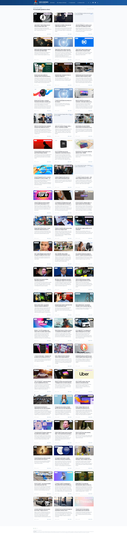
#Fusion (40, 150)
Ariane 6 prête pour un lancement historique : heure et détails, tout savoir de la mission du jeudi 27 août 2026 (84, 459)
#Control (35, 456)
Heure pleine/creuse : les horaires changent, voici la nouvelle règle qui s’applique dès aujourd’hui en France (83, 306)
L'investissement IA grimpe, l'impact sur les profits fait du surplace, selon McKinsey (42, 434)
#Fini (35, 482)
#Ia (55, 507)
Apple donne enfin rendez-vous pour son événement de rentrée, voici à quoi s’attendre (63, 51)
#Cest (35, 354)
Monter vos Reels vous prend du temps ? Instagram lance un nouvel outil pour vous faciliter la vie (63, 383)
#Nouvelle (82, 482)
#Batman (35, 150)
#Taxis (35, 507)
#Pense (80, 73)
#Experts (56, 456)
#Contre (35, 303)
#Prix (60, 150)
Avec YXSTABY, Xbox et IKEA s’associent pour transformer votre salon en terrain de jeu (62, 255)
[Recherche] (89, 3)
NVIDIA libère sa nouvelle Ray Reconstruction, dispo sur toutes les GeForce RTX (83, 485)
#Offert (41, 456)
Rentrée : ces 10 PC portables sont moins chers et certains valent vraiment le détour (42, 331)
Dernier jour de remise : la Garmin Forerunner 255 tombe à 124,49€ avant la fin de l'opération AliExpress (42, 102)
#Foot (35, 252)
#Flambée (58, 150)
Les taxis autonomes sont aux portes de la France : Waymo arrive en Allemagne (42, 510)
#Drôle (35, 124)
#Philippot (80, 23)
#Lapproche (56, 405)
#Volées (62, 124)
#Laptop (59, 482)
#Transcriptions (83, 507)
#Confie (83, 23)
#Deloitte (77, 73)
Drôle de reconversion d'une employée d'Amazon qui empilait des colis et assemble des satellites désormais (42, 127)
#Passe (80, 354)
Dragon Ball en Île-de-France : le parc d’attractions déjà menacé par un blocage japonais (42, 229)
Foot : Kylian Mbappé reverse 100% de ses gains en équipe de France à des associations (42, 255)
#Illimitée (81, 124)
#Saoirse (39, 23)
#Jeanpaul (77, 23)
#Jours (38, 73)
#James (35, 23)
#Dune (41, 124)
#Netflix (60, 23)
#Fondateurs (56, 201)
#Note (58, 23)
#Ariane (77, 456)
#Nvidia (77, 482)
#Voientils (41, 303)
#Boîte (61, 456)
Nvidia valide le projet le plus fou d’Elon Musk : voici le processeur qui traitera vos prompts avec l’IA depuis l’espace (63, 434)
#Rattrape (79, 405)
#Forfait (62, 405)
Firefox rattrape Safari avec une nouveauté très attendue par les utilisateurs (82, 408)
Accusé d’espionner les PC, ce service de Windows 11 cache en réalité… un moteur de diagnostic (42, 178)
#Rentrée (59, 405)
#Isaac (56, 303)
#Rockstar (41, 354)
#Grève (79, 124)
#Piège (59, 507)
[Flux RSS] (91, 3)
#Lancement (81, 456)
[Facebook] (93, 3)
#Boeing (77, 124)
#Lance (79, 150)
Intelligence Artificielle (47, 38)
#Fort (40, 201)
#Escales (37, 482)
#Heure (76, 303)
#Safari (83, 405)
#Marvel (61, 73)
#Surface (56, 482)
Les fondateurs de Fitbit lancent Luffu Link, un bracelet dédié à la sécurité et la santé (63, 204)
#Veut (40, 405)
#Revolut (77, 150)
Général (71, 89)
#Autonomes (38, 507)
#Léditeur (58, 354)
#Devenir (42, 405)
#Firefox (77, 405)
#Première (82, 150)
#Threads (77, 507)
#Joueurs (38, 303)
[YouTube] (95, 3)
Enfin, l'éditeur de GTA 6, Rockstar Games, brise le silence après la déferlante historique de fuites (62, 357)
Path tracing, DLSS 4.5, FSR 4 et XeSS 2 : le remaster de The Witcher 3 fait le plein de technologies (63, 331)
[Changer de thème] (98, 3)
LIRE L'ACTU (48, 59)
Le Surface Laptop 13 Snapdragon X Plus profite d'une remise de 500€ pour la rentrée (63, 485)
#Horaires (83, 303)
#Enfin (56, 354)
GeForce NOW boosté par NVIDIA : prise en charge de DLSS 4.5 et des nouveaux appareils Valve (83, 280)
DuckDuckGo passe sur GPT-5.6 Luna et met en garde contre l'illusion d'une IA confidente (84, 357)
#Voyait (61, 303)
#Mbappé (40, 252)
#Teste (79, 507)
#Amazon (35, 201)
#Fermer (80, 252)
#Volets (82, 252)
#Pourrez (40, 482)
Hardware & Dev (70, 38)
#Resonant (38, 456)
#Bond (37, 23)
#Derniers (35, 73)
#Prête (79, 456)
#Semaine (56, 124)
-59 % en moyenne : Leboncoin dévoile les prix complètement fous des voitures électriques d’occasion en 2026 (42, 383)
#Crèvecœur (37, 354)
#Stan (59, 73)
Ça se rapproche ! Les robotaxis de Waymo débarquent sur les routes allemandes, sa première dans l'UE (83, 331)
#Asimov (58, 303)
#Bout (57, 507)
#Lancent (62, 201)
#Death (56, 23)
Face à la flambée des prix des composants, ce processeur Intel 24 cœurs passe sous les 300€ (62, 153)
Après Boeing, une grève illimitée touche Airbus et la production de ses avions (84, 127)
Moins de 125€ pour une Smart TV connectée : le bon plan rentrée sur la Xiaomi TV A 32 (83, 102)
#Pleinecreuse (80, 303)
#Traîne (38, 150)
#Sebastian (56, 73)
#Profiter (41, 73)
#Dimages (59, 124)
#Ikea (60, 252)
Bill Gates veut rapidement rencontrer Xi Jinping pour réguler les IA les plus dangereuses (63, 280)
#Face (56, 150)
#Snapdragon (62, 482)
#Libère (79, 482)
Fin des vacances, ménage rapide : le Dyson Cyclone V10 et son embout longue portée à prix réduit (83, 204)
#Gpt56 (82, 354)
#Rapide (82, 201)
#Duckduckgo (77, 354)
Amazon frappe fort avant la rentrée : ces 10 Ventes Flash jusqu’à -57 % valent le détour (42, 204)
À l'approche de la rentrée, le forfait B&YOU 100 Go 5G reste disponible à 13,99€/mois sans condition (63, 408)
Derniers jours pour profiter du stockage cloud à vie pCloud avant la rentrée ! (42, 76)
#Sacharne (77, 252)
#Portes (41, 507)
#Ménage (80, 201)
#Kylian (37, 252)
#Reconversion (38, 124)
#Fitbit (60, 201)
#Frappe (38, 201)
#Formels (59, 456)
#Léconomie (82, 73)
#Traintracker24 (36, 405)
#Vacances (77, 201)
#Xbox (58, 252)
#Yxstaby (56, 252)
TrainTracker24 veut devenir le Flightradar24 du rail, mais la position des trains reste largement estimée (42, 408)
